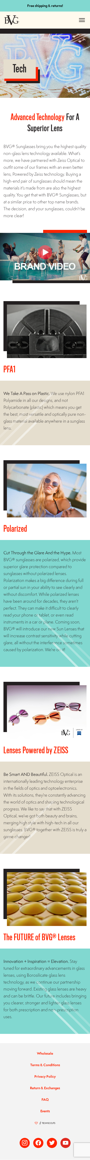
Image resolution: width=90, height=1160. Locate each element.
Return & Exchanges (45, 1088)
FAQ (45, 1099)
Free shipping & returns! (45, 5)
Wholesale (45, 1053)
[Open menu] (82, 20)
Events (45, 1111)
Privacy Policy (45, 1076)
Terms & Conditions (45, 1064)
